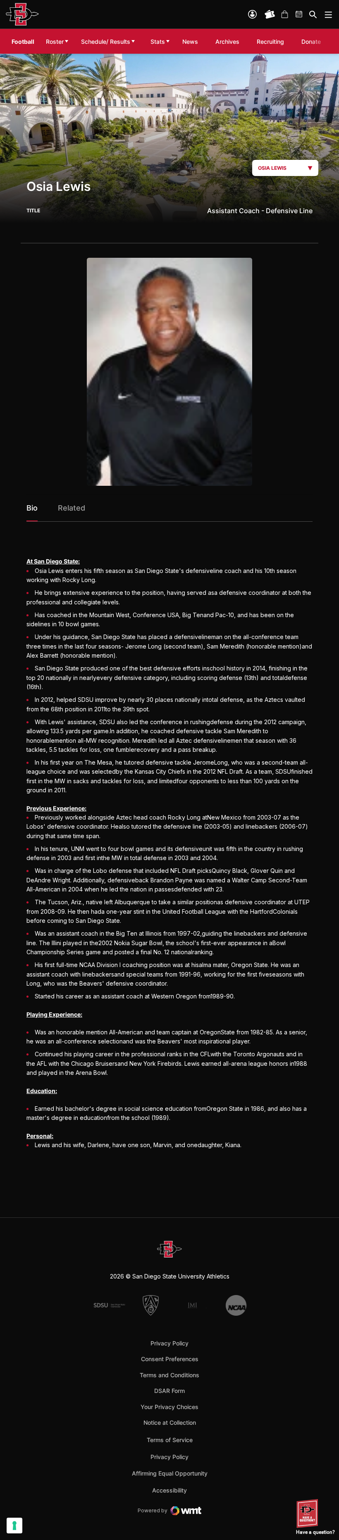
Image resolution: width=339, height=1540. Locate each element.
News (190, 41)
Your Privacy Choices (169, 1406)
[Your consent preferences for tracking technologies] (14, 1525)
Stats (157, 41)
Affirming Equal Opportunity (170, 1473)
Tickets (270, 14)
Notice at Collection (169, 1422)
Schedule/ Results (105, 41)
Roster (55, 41)
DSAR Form (169, 1390)
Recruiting (272, 41)
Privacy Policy (169, 1343)
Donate (313, 41)
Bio (32, 508)
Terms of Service (170, 1439)
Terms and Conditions (169, 1374)
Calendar (299, 14)
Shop (284, 14)
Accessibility (169, 1490)
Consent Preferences (169, 1358)
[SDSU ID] (252, 14)
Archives (227, 41)
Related (71, 508)
